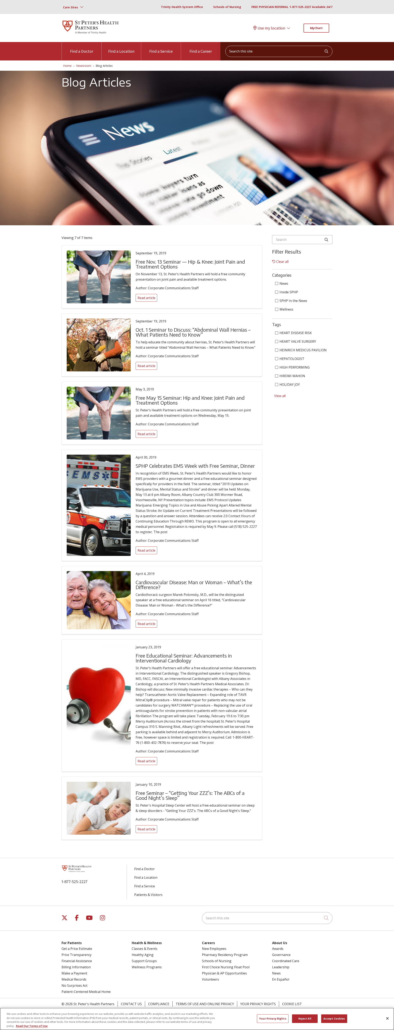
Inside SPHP (288, 292)
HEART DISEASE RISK (295, 333)
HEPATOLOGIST (291, 358)
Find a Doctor (81, 51)
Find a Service (161, 51)
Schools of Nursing (227, 7)
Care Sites (70, 7)
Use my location (271, 28)
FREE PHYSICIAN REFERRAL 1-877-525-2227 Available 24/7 (291, 7)
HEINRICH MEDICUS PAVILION (303, 350)
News (283, 283)
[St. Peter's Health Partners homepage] (90, 34)
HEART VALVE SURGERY (297, 341)
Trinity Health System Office (182, 7)
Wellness (286, 309)
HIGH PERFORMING (294, 367)
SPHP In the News (293, 300)
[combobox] (278, 51)
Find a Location (121, 51)
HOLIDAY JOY (289, 384)
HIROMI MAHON (292, 376)
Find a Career (200, 51)
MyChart (316, 28)
